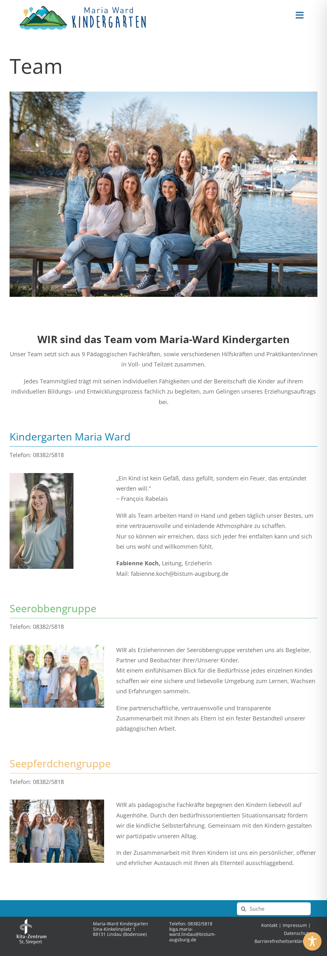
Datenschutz (297, 933)
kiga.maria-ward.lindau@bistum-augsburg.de (192, 934)
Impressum (295, 925)
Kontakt (269, 925)
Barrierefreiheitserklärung (283, 941)
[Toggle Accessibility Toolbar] (312, 941)
